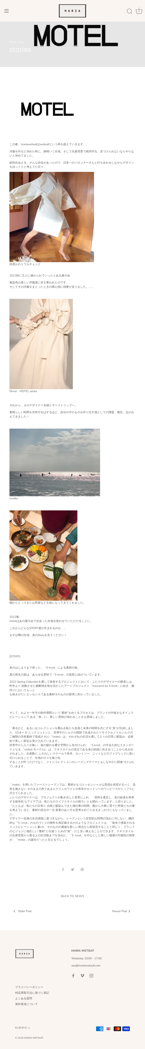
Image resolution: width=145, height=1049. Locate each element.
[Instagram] (91, 975)
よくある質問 (23, 998)
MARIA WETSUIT (33, 1038)
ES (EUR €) (21, 1027)
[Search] (129, 11)
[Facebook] (73, 975)
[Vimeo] (82, 975)
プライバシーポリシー (29, 987)
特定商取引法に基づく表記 (32, 993)
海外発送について (26, 1004)
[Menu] (6, 11)
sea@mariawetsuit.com (85, 965)
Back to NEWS (72, 896)
